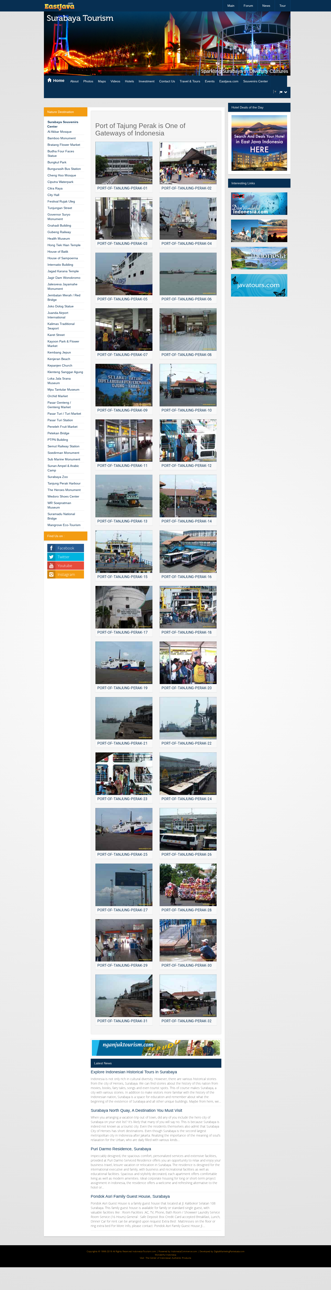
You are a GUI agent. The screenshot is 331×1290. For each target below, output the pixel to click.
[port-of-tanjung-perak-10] (188, 385)
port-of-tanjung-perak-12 (186, 466)
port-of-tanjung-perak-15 (122, 577)
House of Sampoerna (63, 258)
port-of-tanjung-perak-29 (122, 965)
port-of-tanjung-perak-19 (122, 688)
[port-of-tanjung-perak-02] (188, 163)
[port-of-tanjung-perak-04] (188, 218)
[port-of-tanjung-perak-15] (123, 551)
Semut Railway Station (63, 446)
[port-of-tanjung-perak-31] (123, 996)
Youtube (65, 565)
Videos (115, 81)
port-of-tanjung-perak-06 (186, 299)
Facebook (66, 548)
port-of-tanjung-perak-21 (122, 743)
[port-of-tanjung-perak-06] (188, 274)
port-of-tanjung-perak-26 (186, 854)
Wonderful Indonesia (165, 1254)
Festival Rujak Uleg (61, 201)
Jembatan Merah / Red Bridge (64, 297)
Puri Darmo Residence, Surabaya (121, 1149)
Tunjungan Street (60, 208)
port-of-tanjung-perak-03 (122, 243)
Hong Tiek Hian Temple (64, 245)
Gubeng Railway (59, 232)
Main (230, 5)
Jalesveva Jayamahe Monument (62, 286)
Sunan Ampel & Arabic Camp (63, 468)
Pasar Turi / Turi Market (64, 413)
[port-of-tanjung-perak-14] (188, 496)
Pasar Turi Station (60, 420)
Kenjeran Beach (59, 359)
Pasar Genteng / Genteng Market (59, 405)
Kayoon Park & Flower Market (63, 344)
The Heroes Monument (64, 490)
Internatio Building (60, 264)
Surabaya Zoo (58, 477)
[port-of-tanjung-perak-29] (123, 940)
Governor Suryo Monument (59, 217)
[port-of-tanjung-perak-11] (123, 440)
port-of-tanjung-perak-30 (186, 965)
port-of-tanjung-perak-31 (122, 1021)
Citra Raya (55, 188)
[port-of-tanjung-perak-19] (123, 663)
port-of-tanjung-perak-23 (122, 799)
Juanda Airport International (58, 315)
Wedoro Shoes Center (63, 496)
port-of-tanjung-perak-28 (186, 910)
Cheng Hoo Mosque (62, 175)
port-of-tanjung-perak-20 (186, 688)
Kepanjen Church (60, 365)
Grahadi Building (59, 225)
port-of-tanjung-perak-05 (122, 299)
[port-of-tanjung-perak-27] (123, 885)
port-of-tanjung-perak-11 (122, 466)
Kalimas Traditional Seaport (61, 326)
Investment (146, 81)
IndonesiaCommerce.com (184, 1251)
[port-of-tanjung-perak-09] (123, 385)
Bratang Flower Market (64, 144)
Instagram (66, 574)
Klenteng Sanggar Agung (65, 372)
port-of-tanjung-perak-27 (122, 910)
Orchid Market (58, 396)
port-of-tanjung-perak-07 (122, 355)
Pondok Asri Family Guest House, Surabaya (130, 1196)
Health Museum (59, 238)
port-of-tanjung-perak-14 (186, 521)
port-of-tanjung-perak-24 (186, 799)
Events (210, 81)
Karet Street (56, 335)
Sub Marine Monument (64, 459)
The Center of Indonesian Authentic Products (168, 1257)
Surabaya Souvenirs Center (62, 124)
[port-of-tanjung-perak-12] (188, 440)
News (266, 5)
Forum (248, 5)
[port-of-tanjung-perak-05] (123, 274)
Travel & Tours (190, 81)
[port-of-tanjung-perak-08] (188, 329)
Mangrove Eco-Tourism (64, 525)
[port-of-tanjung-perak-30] (188, 940)
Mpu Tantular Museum (63, 389)
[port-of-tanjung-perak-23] (123, 773)
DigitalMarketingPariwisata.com (229, 1251)
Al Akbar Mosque (60, 131)
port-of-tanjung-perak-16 (186, 577)
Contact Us (167, 81)
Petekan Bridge (58, 433)
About (74, 81)
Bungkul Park (57, 162)
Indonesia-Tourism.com (144, 1251)
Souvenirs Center (255, 81)
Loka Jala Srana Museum (59, 381)
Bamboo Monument (62, 138)
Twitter (64, 556)
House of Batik (58, 251)
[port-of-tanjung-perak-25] (123, 829)
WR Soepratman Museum (59, 505)
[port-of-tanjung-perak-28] (188, 885)
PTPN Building (58, 439)
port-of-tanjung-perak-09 (122, 410)
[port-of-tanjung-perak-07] (123, 329)
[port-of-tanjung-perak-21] (123, 718)
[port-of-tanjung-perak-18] (188, 607)
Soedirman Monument (63, 453)
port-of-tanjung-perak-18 (186, 632)
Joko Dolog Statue (61, 306)
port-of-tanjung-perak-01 (122, 188)
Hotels (129, 81)
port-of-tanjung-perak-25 (122, 854)
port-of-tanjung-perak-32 (186, 1021)
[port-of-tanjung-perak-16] (188, 551)
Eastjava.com (228, 81)
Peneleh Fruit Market (62, 426)
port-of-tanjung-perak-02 (186, 188)
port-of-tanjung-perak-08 (186, 355)
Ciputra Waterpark (60, 182)
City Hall (53, 195)
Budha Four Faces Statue (61, 153)
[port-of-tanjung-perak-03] (123, 218)
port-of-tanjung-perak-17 (122, 632)
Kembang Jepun (59, 352)
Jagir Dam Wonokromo (64, 277)
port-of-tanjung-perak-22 (186, 743)
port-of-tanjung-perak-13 (122, 521)
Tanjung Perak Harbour (64, 483)
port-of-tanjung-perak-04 (186, 243)
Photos (88, 81)
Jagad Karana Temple (63, 271)
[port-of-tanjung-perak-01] (123, 163)
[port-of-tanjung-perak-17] (123, 607)
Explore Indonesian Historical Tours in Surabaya (134, 1072)
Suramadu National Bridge (61, 516)
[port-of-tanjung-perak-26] (188, 829)
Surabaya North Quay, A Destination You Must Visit (136, 1110)
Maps (102, 81)
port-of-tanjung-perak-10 (186, 410)
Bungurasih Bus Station (64, 169)
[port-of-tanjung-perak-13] (123, 496)
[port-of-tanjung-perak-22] (188, 718)
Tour (282, 5)
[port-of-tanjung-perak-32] (188, 996)
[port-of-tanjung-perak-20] (188, 663)
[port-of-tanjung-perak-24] (188, 773)
